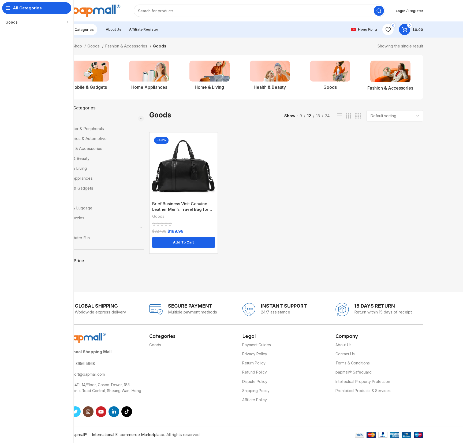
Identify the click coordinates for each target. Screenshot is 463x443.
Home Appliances (76, 178)
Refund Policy (254, 372)
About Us (343, 344)
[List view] (339, 116)
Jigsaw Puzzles (70, 217)
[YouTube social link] (101, 411)
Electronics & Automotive (83, 138)
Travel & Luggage (76, 208)
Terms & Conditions (352, 363)
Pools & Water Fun (73, 237)
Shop (78, 46)
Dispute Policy (254, 381)
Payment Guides (256, 344)
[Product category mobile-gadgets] (88, 77)
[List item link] (100, 363)
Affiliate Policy (254, 399)
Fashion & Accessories (126, 46)
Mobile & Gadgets (76, 188)
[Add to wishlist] (211, 156)
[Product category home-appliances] (149, 77)
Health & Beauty (74, 158)
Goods (94, 46)
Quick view (211, 144)
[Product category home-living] (209, 77)
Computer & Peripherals (82, 128)
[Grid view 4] (358, 116)
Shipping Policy (256, 390)
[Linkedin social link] (114, 411)
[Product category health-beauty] (269, 77)
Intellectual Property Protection (362, 381)
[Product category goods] (330, 77)
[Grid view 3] (348, 116)
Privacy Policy (254, 354)
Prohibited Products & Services (363, 390)
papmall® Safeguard (353, 372)
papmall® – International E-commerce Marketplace (117, 434)
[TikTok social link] (126, 411)
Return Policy (254, 363)
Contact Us (345, 354)
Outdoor (63, 227)
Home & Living (73, 168)
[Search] (379, 11)
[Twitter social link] (75, 411)
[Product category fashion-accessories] (390, 77)
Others (66, 198)
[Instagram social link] (88, 411)
